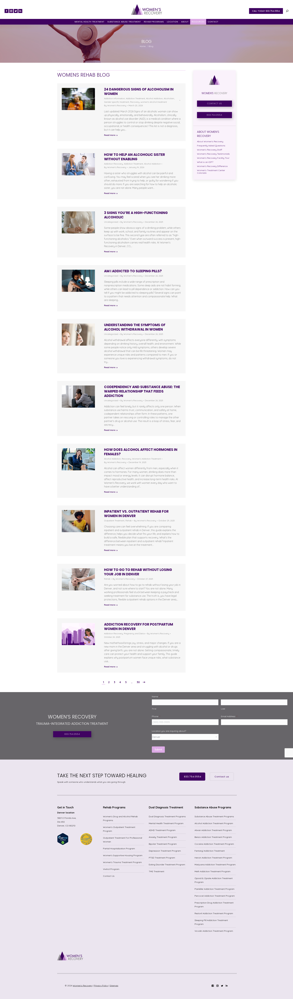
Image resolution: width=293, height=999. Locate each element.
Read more (109, 135)
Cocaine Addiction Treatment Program (214, 844)
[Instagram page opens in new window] (11, 11)
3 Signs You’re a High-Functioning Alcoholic (136, 215)
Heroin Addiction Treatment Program (213, 857)
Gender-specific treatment (116, 102)
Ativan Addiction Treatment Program (213, 830)
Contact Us (108, 876)
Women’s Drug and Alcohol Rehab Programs (120, 818)
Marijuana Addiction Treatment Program (215, 864)
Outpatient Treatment (114, 520)
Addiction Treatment (135, 98)
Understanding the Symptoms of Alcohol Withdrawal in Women (134, 327)
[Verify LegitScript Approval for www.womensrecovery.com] (62, 844)
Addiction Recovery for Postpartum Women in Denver (138, 626)
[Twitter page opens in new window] (16, 11)
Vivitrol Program (111, 869)
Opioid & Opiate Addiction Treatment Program (214, 880)
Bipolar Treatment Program (163, 844)
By (115, 105)
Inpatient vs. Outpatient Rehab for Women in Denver (136, 513)
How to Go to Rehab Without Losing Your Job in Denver (138, 572)
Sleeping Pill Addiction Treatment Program (211, 922)
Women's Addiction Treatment (146, 459)
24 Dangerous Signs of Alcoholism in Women (139, 91)
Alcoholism (169, 98)
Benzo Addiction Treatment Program (213, 837)
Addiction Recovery (113, 164)
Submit (158, 749)
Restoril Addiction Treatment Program (214, 913)
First (154, 709)
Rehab (128, 520)
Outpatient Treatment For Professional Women (122, 839)
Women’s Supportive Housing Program (122, 855)
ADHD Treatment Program (162, 830)
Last (223, 709)
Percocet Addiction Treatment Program (215, 895)
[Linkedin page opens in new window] (20, 11)
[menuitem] (89, 22)
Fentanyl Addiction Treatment (210, 850)
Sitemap (114, 985)
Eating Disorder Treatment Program (167, 864)
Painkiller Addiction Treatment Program (214, 889)
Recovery (134, 102)
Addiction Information (114, 98)
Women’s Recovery (82, 985)
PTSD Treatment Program (162, 857)
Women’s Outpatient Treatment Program (119, 829)
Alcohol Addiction (154, 98)
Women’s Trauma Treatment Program (122, 862)
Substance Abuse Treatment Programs (214, 816)
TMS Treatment (156, 871)
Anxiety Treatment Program (163, 837)
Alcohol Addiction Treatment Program (214, 823)
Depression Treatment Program (165, 850)
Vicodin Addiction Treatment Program (214, 931)
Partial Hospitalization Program (119, 848)
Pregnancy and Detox (134, 633)
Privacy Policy (101, 985)
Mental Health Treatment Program (166, 823)
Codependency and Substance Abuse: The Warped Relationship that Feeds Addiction (142, 391)
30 (138, 682)
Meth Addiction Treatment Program (212, 871)
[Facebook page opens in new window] (7, 11)
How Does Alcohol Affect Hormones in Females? (140, 451)
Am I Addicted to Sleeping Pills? (133, 271)
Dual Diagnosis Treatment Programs (167, 816)
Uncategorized (111, 222)
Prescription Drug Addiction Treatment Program (214, 904)
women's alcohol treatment (154, 102)
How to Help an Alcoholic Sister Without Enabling (134, 156)
